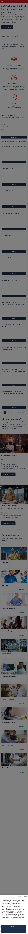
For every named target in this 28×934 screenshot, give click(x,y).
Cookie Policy (17, 917)
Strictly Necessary (13, 930)
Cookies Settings (5, 922)
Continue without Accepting (22, 896)
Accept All (13, 926)
